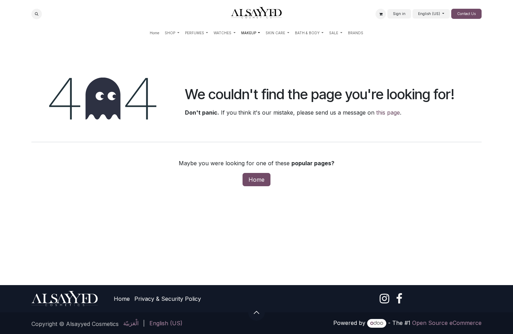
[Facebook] (399, 299)
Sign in (399, 14)
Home (256, 179)
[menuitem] (154, 33)
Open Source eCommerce (447, 322)
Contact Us (466, 14)
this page (388, 112)
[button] (36, 14)
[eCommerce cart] (381, 14)
